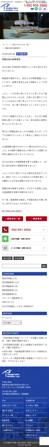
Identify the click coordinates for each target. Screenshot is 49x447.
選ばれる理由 (7, 410)
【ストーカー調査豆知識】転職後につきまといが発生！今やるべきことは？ (24, 359)
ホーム (5, 44)
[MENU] (45, 9)
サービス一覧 (7, 415)
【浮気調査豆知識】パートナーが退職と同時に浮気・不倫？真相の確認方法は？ (24, 339)
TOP (4, 400)
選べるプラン (7, 425)
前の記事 (7, 258)
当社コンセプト (32, 410)
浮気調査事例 (8, 282)
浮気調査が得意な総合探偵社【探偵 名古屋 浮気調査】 (25, 442)
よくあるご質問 (32, 405)
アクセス (29, 425)
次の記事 (19, 258)
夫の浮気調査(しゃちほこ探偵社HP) (17, 306)
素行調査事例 (8, 286)
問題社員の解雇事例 (12, 48)
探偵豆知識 (7, 278)
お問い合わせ (31, 435)
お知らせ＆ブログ (9, 405)
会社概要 (29, 420)
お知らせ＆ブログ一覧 (20, 44)
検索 (44, 266)
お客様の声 (30, 400)
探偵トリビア (31, 415)
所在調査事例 (8, 294)
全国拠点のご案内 (33, 430)
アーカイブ (7, 317)
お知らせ (6, 301)
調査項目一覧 (13, 218)
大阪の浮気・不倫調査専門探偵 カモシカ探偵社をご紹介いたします (24, 353)
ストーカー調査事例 (11, 298)
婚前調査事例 (8, 290)
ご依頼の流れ (7, 430)
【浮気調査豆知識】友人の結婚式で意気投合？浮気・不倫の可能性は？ (24, 346)
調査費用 (37, 218)
